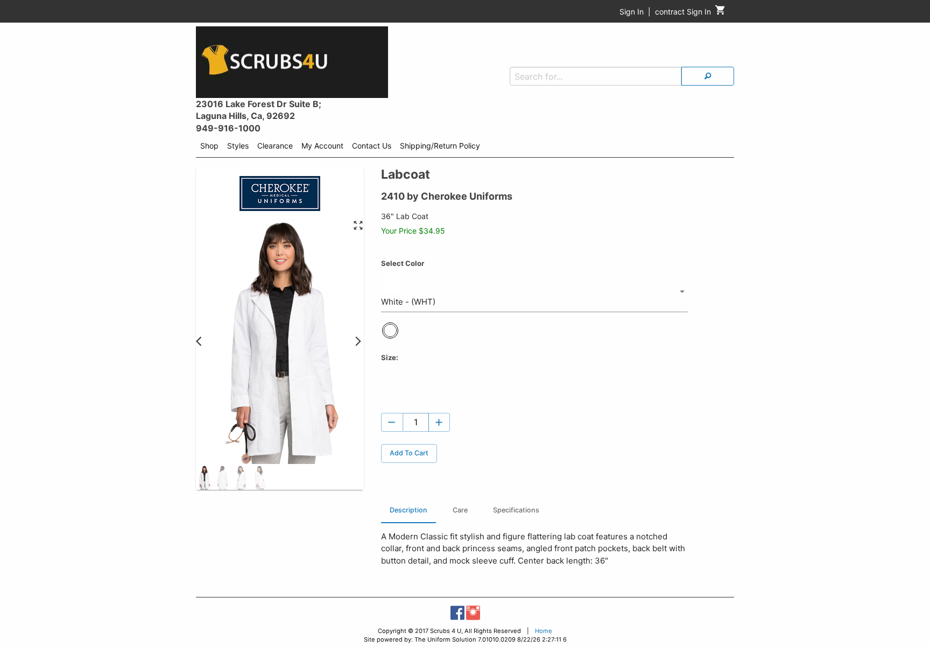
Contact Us (371, 145)
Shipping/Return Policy (440, 145)
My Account (322, 145)
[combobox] (534, 291)
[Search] (707, 76)
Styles (238, 145)
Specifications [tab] (516, 510)
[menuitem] (209, 147)
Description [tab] (408, 510)
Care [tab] (460, 510)
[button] (204, 478)
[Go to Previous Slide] (201, 342)
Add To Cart (409, 453)
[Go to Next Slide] (358, 342)
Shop (209, 145)
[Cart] (720, 12)
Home (543, 631)
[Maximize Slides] (358, 226)
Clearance (275, 145)
